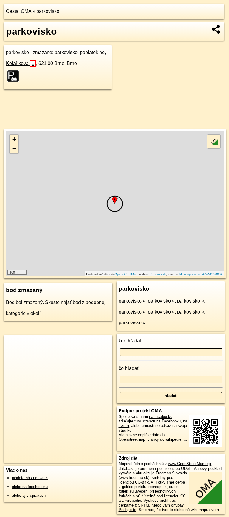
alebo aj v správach (29, 495)
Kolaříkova (20, 63)
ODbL (186, 468)
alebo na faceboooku (30, 486)
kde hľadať (130, 340)
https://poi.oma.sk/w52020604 (200, 273)
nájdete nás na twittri (30, 478)
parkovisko (47, 11)
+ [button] (14, 139)
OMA (26, 11)
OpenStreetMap (125, 273)
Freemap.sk (157, 273)
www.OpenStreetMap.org (189, 464)
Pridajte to (127, 509)
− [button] (14, 148)
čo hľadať (129, 368)
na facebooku (160, 416)
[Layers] (213, 141)
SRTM (143, 505)
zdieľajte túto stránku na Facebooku (150, 421)
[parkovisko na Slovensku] (14, 76)
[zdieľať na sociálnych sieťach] (216, 29)
